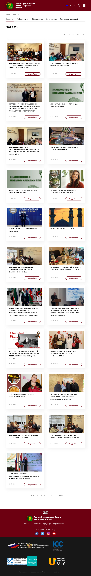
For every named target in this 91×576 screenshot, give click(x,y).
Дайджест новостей (69, 19)
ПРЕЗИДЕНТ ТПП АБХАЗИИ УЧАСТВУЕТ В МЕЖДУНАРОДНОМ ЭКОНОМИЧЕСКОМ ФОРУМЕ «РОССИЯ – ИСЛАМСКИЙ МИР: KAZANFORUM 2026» (64, 311)
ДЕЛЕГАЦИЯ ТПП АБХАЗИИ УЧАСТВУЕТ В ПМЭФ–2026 (23, 230)
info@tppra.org (48, 530)
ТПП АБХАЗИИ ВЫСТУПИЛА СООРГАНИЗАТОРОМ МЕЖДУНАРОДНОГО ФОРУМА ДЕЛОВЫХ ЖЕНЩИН (24, 476)
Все (64, 34)
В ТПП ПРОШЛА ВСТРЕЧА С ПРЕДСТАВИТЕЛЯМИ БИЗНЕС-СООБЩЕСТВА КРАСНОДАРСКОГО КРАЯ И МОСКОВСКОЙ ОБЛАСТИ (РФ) (24, 150)
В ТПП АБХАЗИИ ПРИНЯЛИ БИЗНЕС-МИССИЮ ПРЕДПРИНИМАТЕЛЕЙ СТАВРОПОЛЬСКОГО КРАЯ (22, 269)
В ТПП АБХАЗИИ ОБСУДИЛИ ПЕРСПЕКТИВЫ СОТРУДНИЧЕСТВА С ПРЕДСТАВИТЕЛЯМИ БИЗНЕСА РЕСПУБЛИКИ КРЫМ (24, 65)
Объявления (37, 19)
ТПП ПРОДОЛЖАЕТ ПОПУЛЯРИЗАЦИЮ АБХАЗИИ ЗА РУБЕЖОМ (64, 148)
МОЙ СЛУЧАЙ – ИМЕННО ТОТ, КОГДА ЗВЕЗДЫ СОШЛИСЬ (63, 105)
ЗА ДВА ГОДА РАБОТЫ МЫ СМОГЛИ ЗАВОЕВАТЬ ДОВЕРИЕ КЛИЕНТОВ (63, 191)
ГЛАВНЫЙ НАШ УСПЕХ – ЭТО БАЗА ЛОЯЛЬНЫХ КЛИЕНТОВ (21, 396)
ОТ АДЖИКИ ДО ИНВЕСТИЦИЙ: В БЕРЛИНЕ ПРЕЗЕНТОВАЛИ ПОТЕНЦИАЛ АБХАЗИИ (65, 268)
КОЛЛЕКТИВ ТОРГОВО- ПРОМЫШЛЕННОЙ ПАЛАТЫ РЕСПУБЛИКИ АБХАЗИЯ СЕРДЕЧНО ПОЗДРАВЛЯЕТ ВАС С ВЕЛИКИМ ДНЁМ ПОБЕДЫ (24, 354)
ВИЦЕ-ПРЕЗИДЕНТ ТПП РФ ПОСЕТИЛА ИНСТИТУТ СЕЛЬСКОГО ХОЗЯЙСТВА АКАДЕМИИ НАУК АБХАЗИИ (63, 397)
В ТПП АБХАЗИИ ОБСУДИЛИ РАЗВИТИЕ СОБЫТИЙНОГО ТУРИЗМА (64, 64)
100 (77, 34)
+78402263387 (47, 527)
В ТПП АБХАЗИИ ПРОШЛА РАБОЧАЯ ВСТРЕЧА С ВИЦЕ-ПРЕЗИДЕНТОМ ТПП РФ (64, 436)
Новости (10, 19)
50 (73, 34)
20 (69, 34)
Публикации (22, 19)
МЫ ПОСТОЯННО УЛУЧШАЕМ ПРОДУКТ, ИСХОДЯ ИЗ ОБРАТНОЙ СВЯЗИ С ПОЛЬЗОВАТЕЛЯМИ (64, 353)
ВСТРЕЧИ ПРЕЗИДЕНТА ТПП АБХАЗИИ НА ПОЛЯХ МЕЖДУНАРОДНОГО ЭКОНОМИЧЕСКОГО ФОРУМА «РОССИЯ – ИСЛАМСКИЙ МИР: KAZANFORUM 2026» (23, 311)
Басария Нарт (66, 572)
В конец (61, 495)
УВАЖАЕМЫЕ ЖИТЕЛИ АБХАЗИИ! (62, 229)
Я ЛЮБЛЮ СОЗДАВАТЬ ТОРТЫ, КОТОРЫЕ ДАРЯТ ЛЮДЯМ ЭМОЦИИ (23, 191)
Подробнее (32, 74)
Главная (8, 14)
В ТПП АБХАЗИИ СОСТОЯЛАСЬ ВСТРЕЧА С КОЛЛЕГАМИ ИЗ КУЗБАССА (23, 436)
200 (83, 34)
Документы (51, 19)
